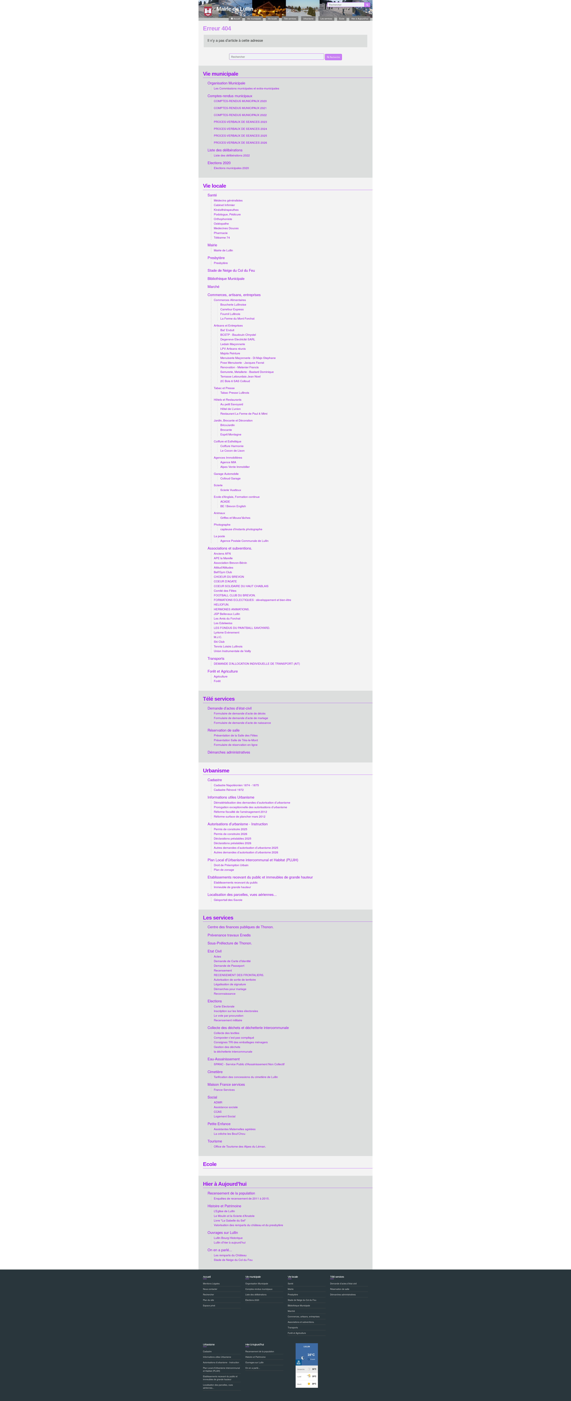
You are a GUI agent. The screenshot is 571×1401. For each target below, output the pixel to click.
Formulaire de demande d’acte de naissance (242, 723)
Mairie (212, 244)
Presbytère (216, 257)
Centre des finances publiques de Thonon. (241, 926)
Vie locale (214, 186)
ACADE (225, 501)
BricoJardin (227, 425)
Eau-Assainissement (224, 1058)
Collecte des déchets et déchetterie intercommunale (248, 1027)
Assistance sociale (226, 1107)
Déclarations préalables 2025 (232, 838)
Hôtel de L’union (230, 409)
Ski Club (219, 641)
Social (212, 1097)
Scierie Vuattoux (230, 490)
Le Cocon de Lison (232, 450)
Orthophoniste (223, 219)
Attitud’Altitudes (223, 567)
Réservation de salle (224, 730)
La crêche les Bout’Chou (229, 1133)
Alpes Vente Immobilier (235, 467)
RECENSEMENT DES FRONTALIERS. (239, 975)
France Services (224, 1090)
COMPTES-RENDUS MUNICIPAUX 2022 (240, 115)
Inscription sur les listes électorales (236, 1011)
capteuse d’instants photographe (241, 529)
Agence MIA (228, 462)
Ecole (210, 1164)
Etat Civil (215, 951)
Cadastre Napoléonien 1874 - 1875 (236, 785)
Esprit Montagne (230, 434)
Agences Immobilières (228, 457)
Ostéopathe (221, 223)
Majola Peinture (230, 353)
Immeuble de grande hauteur (232, 887)
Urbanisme (216, 771)
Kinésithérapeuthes (226, 210)
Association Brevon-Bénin (230, 563)
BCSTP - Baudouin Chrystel (238, 334)
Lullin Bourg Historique (228, 1238)
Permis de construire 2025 (230, 829)
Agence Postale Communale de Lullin (244, 541)
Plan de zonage (224, 869)
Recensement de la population (231, 1193)
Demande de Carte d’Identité (232, 961)
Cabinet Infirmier (224, 205)
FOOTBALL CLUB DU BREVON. (235, 595)
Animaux (219, 513)
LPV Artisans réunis (233, 348)
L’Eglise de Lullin (224, 1211)
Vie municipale (220, 74)
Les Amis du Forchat (227, 618)
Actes (217, 956)
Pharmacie (221, 233)
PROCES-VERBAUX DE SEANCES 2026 (240, 142)
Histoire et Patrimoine (224, 1205)
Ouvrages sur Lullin (223, 1232)
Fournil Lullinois (230, 314)
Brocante (226, 430)
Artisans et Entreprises (228, 325)
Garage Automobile (226, 474)
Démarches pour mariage (230, 989)
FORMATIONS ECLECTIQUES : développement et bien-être (252, 600)
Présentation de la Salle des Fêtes (236, 735)
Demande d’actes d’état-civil (230, 708)
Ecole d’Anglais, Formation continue (237, 497)
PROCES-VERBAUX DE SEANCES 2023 (240, 122)
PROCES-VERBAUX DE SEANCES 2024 (240, 129)
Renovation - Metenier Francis (239, 367)
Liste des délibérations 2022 (232, 155)
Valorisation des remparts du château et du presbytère (248, 1225)
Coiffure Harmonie (232, 446)
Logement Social (224, 1116)
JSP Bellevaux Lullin (227, 614)
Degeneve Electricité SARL (237, 339)
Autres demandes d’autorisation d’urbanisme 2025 (246, 848)
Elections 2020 (219, 162)
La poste (219, 536)
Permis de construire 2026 (230, 834)
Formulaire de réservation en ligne (236, 745)
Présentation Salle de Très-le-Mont (236, 740)
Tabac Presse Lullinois (234, 392)
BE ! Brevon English (233, 506)
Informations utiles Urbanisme (231, 797)
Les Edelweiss (223, 623)
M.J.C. (218, 637)
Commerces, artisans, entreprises (234, 294)
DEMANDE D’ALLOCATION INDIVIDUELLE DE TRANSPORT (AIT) (257, 663)
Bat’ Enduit (227, 330)
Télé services (219, 699)
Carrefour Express (232, 309)
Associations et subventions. (230, 548)
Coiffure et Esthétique (227, 441)
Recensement (223, 970)
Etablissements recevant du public (236, 882)
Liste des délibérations (225, 149)
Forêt (217, 681)
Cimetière (215, 1071)
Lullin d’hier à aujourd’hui (230, 1242)
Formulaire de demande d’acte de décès (240, 713)
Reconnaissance (225, 993)
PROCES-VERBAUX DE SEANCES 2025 (240, 135)
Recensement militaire (228, 1020)
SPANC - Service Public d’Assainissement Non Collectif (249, 1064)
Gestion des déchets (227, 1047)
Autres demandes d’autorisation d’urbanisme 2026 (246, 852)
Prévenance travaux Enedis (229, 934)
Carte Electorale (224, 1006)
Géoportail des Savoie (228, 900)
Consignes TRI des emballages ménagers (241, 1042)
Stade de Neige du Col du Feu (231, 270)
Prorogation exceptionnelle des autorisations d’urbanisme (250, 807)
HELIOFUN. (221, 604)
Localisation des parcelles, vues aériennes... (242, 894)
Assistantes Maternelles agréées (235, 1129)
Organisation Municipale (226, 82)
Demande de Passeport (229, 965)
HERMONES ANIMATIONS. (232, 609)
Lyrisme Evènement (226, 632)
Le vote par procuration (228, 1015)
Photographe (222, 524)
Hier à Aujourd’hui (225, 1184)
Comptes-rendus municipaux (230, 95)
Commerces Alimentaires (230, 300)
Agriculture (221, 676)
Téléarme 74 (222, 237)
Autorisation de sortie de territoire (235, 979)
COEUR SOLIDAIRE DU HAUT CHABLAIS (241, 586)
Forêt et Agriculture (223, 671)
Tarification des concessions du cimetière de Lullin (246, 1077)
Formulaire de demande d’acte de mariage (241, 718)
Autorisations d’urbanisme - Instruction (238, 823)
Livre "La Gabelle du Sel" (230, 1220)
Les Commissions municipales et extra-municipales (246, 88)
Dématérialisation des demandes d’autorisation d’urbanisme (252, 802)
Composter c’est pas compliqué (234, 1037)
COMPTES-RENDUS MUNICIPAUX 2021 (240, 108)
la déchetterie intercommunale (233, 1051)
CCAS (218, 1112)
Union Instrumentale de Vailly (232, 651)
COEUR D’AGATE (225, 581)
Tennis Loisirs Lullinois (228, 646)
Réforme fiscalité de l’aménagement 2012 (240, 812)
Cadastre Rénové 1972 (229, 790)
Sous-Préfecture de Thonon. (230, 942)
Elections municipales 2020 (231, 168)
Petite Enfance (219, 1123)
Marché (213, 286)
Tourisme (215, 1141)
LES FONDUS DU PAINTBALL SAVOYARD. (242, 628)
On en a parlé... (220, 1249)
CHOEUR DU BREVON (229, 577)
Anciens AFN (222, 553)
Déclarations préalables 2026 (232, 843)
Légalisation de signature (230, 984)
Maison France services (226, 1084)
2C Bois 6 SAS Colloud (235, 381)
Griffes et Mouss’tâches (235, 518)
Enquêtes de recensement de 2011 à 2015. (241, 1198)
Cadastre (215, 779)
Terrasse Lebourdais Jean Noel (240, 376)
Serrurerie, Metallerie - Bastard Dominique (247, 372)
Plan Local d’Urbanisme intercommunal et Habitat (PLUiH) (253, 859)
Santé (212, 194)
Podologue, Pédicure (227, 214)
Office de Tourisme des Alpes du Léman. (240, 1146)
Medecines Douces (226, 228)
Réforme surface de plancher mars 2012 (239, 816)
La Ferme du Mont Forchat (237, 318)
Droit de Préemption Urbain (231, 865)
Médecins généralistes (228, 200)
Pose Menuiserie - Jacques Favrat (242, 362)
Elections (215, 1000)
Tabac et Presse (224, 388)
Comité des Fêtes (225, 590)
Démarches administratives (229, 752)
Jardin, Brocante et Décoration (233, 420)
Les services (218, 918)
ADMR (218, 1102)
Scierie (218, 485)
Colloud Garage (230, 478)
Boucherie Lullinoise (233, 304)
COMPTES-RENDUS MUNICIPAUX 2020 (240, 101)
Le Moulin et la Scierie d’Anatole (234, 1216)
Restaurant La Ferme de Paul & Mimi (243, 413)
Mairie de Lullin (223, 250)
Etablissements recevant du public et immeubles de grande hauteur (260, 877)
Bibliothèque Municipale (226, 278)
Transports (216, 658)
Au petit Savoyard (231, 404)
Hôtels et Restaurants (227, 399)
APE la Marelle (223, 558)
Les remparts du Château (230, 1255)
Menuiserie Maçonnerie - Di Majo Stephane (248, 358)
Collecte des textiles (226, 1033)
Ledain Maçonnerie (232, 344)
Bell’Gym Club (223, 572)
